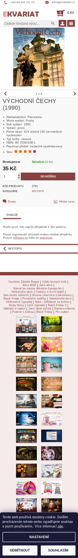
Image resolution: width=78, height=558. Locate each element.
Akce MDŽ (29, 285)
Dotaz (12, 201)
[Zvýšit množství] (19, 175)
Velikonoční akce (22, 291)
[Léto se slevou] (51, 453)
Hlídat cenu (67, 201)
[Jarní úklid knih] (26, 487)
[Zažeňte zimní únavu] (51, 344)
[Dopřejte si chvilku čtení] (26, 364)
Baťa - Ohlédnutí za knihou (52, 301)
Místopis (38, 191)
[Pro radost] (51, 470)
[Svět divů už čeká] (26, 383)
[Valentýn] (51, 418)
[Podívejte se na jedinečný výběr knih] (51, 324)
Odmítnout (20, 550)
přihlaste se (20, 237)
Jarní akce (45, 285)
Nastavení (39, 537)
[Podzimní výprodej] (26, 505)
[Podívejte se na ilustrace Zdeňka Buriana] (26, 324)
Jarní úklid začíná (39, 308)
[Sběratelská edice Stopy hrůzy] (26, 453)
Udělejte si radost (14, 308)
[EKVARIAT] (21, 13)
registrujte (46, 237)
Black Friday (12, 298)
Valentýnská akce (60, 298)
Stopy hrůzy (16, 305)
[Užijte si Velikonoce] (51, 364)
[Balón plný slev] (51, 383)
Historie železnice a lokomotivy (52, 295)
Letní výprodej (36, 305)
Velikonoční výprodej (19, 301)
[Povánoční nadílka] (26, 418)
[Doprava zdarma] (51, 487)
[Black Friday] (51, 401)
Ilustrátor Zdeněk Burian (24, 281)
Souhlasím (58, 550)
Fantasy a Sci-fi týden (50, 291)
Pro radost (62, 311)
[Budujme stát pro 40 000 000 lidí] (51, 435)
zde (60, 526)
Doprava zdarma (64, 308)
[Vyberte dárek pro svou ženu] (26, 344)
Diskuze (12, 214)
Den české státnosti (16, 295)
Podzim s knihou (22, 311)
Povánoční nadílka (34, 298)
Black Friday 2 (57, 305)
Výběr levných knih (54, 281)
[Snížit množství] (19, 178)
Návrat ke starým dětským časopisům (37, 288)
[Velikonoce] (26, 435)
